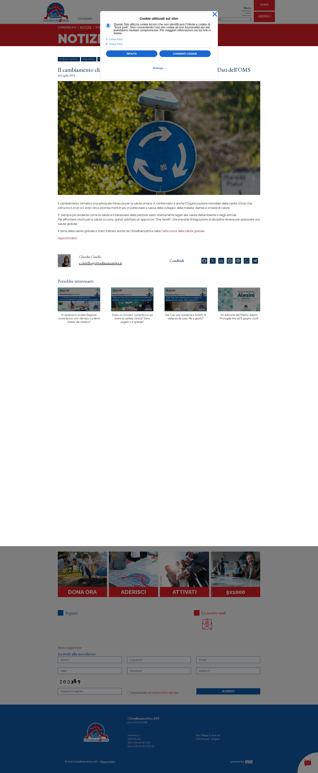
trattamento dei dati (165, 692)
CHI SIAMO (84, 19)
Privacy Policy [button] (116, 44)
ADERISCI (264, 16)
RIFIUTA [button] (132, 53)
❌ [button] (214, 14)
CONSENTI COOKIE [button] (185, 53)
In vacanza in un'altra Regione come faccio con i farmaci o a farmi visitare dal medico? (79, 318)
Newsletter (89, 59)
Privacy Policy (107, 761)
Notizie (86, 27)
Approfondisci (67, 238)
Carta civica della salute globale (182, 231)
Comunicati (67, 27)
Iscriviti (228, 691)
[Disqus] (159, 391)
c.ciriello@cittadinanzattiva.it (100, 263)
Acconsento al (155, 692)
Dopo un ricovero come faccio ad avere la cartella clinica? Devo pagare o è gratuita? (132, 318)
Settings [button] (159, 68)
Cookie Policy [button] (116, 39)
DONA (264, 4)
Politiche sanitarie (69, 59)
